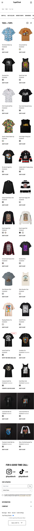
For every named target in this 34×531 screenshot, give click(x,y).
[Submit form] (30, 486)
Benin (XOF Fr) (15, 523)
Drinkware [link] (28, 15)
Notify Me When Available (9, 357)
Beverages (4, 512)
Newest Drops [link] (19, 15)
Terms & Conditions (22, 495)
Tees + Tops (11, 9)
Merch (7, 9)
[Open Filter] (31, 23)
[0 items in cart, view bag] (31, 2)
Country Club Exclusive (8, 388)
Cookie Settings (20, 512)
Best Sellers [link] (11, 15)
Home (3, 9)
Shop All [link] (3, 15)
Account (14, 512)
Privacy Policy (28, 495)
